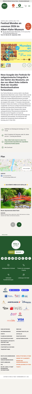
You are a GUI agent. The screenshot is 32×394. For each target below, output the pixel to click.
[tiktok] (12, 258)
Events (3, 333)
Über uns (18, 329)
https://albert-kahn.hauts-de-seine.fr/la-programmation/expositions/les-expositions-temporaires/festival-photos (16, 141)
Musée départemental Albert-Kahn (10, 210)
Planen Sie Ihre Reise (6, 336)
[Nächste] (19, 224)
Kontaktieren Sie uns (22, 338)
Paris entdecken (5, 329)
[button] (24, 65)
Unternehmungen (6, 331)
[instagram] (5, 258)
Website (11, 252)
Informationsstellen (22, 331)
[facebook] (2, 258)
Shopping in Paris (5, 344)
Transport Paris (5, 349)
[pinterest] (16, 258)
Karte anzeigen (26, 168)
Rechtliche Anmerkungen (8, 356)
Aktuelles (19, 333)
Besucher (18, 252)
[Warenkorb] (25, 6)
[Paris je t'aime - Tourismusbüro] (4, 6)
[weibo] (26, 258)
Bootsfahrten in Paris (7, 338)
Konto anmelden (5, 362)
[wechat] (19, 258)
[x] (29, 258)
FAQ (2, 364)
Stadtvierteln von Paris (7, 347)
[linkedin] (9, 258)
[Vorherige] (12, 224)
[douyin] (23, 258)
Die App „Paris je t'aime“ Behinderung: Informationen (7, 368)
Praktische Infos (21, 336)
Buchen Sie (28, 27)
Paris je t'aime (4, 234)
